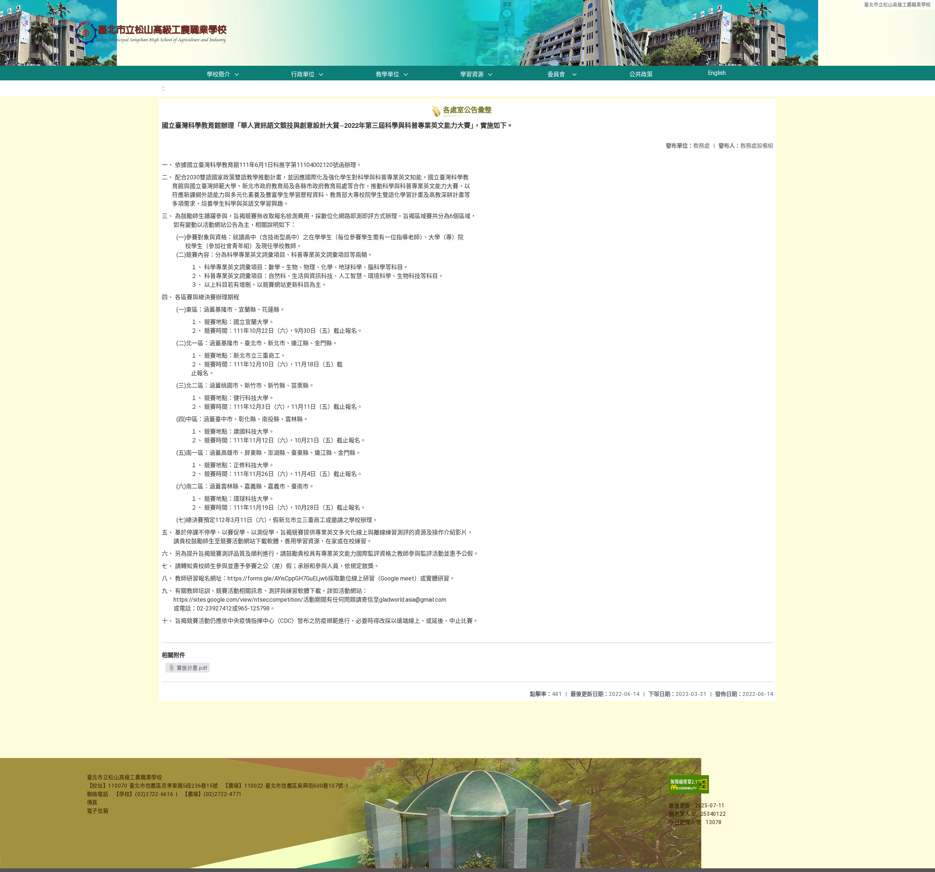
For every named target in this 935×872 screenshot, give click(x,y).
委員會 (556, 74)
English (717, 72)
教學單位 (387, 74)
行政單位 (302, 74)
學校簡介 (218, 74)
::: (163, 88)
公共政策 (641, 74)
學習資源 (472, 74)
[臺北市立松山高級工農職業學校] (151, 33)
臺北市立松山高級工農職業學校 (897, 4)
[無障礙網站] (689, 792)
